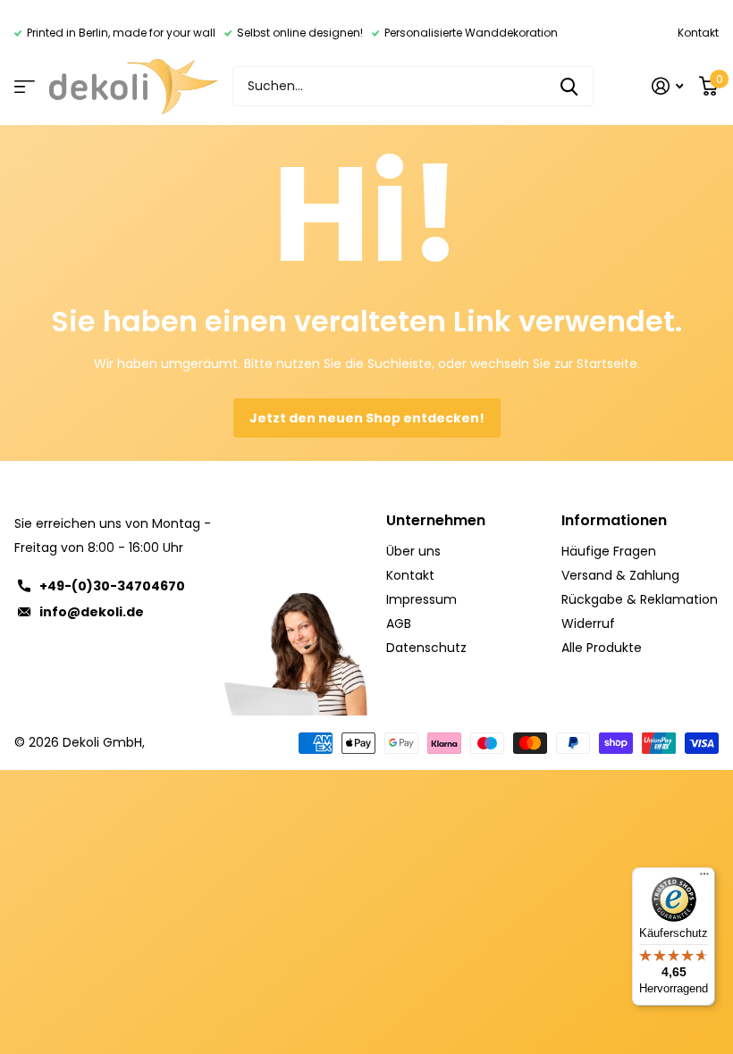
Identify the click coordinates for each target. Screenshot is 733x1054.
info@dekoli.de (91, 612)
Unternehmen (435, 520)
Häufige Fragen (608, 551)
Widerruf (588, 623)
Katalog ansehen (24, 86)
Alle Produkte (601, 648)
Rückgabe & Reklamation (639, 599)
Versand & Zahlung (620, 575)
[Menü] (704, 878)
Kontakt (698, 32)
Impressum (421, 599)
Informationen (614, 520)
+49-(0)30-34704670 (112, 586)
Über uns (413, 551)
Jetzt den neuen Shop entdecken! (366, 418)
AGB (398, 623)
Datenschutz (426, 648)
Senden (569, 86)
